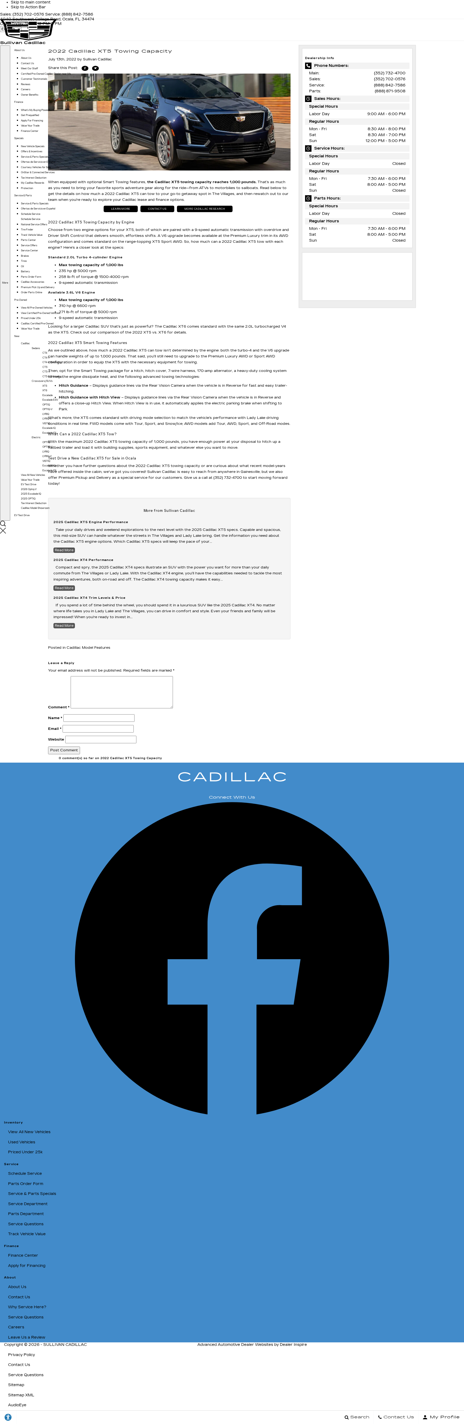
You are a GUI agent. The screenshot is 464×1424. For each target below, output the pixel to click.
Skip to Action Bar (28, 7)
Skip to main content (30, 2)
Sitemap (16, 1385)
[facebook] (232, 1113)
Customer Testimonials (34, 79)
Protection (27, 188)
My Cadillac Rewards (32, 183)
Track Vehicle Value (31, 235)
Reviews (25, 84)
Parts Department (26, 1214)
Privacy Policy (21, 1355)
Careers (25, 89)
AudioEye (17, 1405)
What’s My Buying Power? (35, 110)
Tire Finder (27, 229)
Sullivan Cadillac (65, 1344)
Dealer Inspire (293, 1344)
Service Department (28, 1204)
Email (54, 729)
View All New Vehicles (29, 1132)
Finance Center (29, 131)
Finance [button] (18, 101)
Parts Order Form (31, 277)
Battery (25, 271)
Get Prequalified (30, 115)
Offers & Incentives (31, 151)
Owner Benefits (29, 94)
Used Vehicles (21, 1142)
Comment (59, 707)
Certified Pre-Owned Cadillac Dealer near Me (46, 74)
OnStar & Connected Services (38, 172)
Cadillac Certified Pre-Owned (37, 323)
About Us (26, 58)
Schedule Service (30, 214)
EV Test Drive (22, 515)
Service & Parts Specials (35, 156)
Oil (22, 266)
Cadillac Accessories (32, 282)
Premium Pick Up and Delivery (38, 287)
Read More (64, 588)
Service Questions (26, 1224)
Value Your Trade (30, 125)
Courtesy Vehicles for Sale (36, 167)
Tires (24, 261)
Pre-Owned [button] (20, 299)
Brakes (25, 256)
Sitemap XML (21, 1395)
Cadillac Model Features (88, 648)
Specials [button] (19, 138)
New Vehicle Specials (33, 146)
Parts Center (28, 240)
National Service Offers (34, 224)
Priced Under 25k (31, 318)
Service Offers (29, 245)
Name (55, 718)
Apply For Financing (32, 120)
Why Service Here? (27, 1307)
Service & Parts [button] (23, 195)
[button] (10, 531)
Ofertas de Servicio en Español (38, 162)
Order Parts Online (31, 292)
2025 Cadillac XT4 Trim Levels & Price (89, 598)
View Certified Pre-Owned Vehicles (40, 313)
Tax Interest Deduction (33, 177)
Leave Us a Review (26, 1337)
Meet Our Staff (29, 68)
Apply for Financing (26, 1265)
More (5, 282)
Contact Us (27, 63)
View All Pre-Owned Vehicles (37, 307)
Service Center (29, 250)
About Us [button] (19, 50)
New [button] (17, 336)
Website (56, 739)
